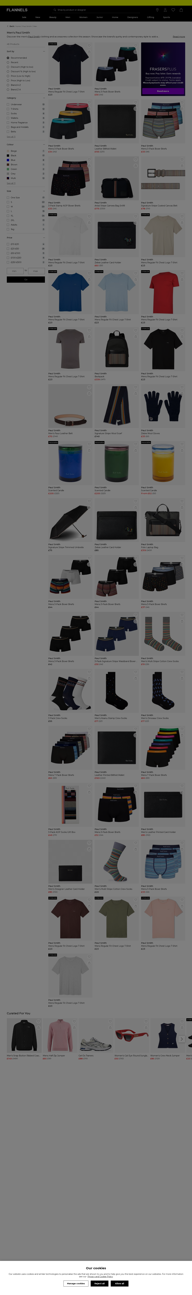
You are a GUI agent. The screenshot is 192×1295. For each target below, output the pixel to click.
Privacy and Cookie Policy (100, 1276)
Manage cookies (76, 1283)
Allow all (119, 1283)
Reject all (100, 1283)
